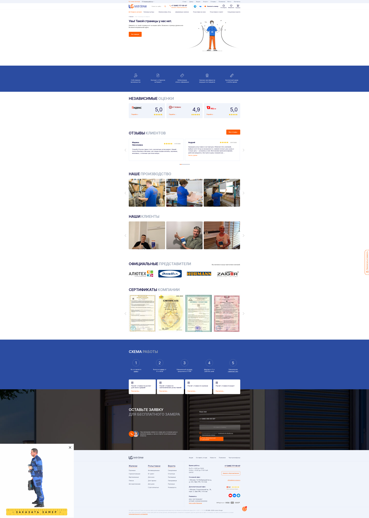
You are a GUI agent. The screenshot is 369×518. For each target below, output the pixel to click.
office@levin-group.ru (234, 480)
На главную (135, 34)
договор (189, 369)
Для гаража (152, 480)
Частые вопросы (234, 458)
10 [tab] (189, 164)
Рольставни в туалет (216, 12)
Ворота (171, 466)
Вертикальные (134, 477)
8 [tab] (187, 164)
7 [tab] (186, 164)
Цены (191, 1)
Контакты (237, 1)
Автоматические (134, 484)
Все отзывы (233, 132)
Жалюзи (133, 466)
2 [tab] (180, 164)
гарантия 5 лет (233, 371)
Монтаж (207, 369)
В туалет (151, 474)
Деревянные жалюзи (182, 12)
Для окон (151, 477)
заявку (136, 371)
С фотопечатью (153, 487)
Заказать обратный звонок (231, 473)
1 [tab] (179, 164)
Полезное (222, 1)
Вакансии (199, 503)
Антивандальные (154, 470)
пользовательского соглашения (138, 514)
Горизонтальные (134, 474)
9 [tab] (188, 164)
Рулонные (132, 470)
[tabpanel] (156, 150)
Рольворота (172, 487)
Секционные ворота (234, 12)
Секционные (172, 470)
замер (162, 369)
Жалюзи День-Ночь (165, 12)
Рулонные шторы (149, 12)
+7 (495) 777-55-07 (179, 6)
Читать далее (192, 155)
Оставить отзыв (201, 458)
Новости (213, 458)
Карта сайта (192, 503)
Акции (198, 1)
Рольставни (154, 466)
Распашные (172, 477)
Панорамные (172, 480)
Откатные (171, 474)
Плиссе (131, 480)
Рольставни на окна (199, 12)
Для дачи (151, 484)
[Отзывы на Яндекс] (233, 488)
